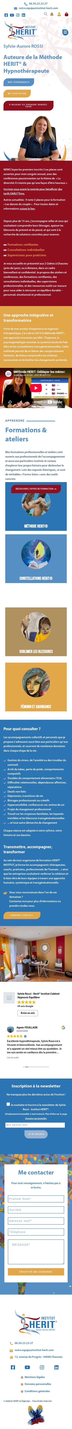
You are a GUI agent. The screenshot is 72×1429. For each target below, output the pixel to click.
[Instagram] (18, 15)
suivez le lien (27, 209)
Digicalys (25, 1401)
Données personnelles (35, 1119)
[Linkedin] (23, 15)
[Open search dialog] (44, 11)
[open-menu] (65, 32)
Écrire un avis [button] (28, 1013)
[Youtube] (12, 15)
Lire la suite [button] (24, 1058)
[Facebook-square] (6, 15)
